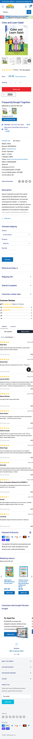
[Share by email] (30, 181)
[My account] (26, 6)
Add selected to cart (9, 119)
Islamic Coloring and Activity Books (17, 159)
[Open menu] (3, 6)
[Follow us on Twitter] (6, 717)
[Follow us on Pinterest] (13, 717)
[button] (5, 61)
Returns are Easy (9, 268)
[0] (30, 6)
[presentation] (1, 576)
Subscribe (8, 702)
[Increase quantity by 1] (20, 82)
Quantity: (4, 82)
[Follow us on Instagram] (10, 717)
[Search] (29, 12)
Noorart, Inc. (6, 141)
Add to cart (16, 89)
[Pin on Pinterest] (23, 181)
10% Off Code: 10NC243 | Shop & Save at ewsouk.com (16, 1)
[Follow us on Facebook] (3, 717)
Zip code (4, 248)
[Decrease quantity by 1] (10, 82)
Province (4, 239)
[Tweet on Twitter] (26, 181)
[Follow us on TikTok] (20, 717)
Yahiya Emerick (11, 149)
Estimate (7, 259)
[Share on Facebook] (19, 181)
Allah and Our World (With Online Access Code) (16, 128)
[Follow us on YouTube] (17, 717)
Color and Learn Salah (14, 124)
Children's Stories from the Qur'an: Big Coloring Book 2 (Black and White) (23, 583)
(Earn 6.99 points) (20, 76)
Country (4, 230)
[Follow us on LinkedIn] (24, 717)
